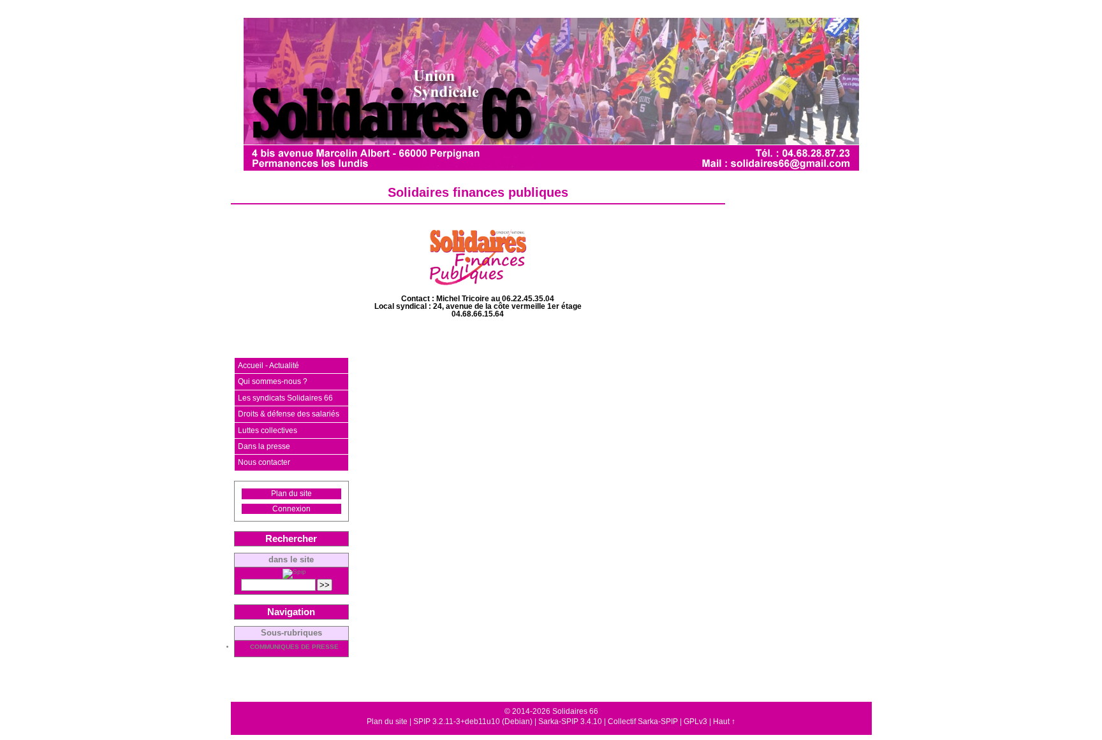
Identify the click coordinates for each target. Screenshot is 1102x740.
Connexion (291, 508)
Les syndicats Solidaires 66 (285, 398)
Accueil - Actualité (268, 365)
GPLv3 (695, 721)
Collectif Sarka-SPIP (643, 721)
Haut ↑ (724, 721)
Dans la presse (264, 446)
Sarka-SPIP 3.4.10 (570, 721)
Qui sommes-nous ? (272, 381)
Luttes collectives (267, 430)
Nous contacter (264, 462)
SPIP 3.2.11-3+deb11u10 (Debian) (473, 721)
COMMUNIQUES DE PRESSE (294, 647)
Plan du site (291, 493)
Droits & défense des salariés (288, 413)
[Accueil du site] (551, 95)
